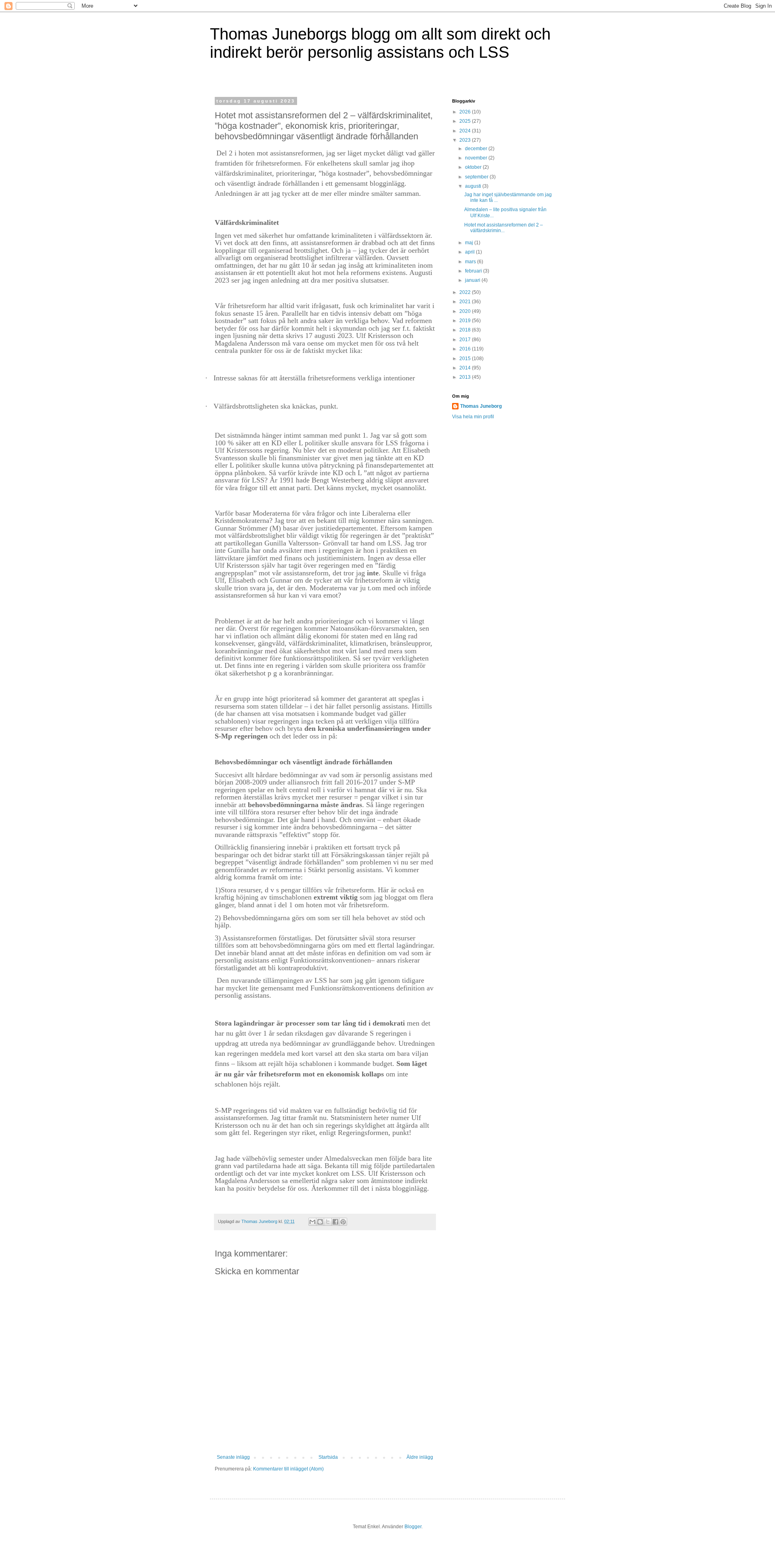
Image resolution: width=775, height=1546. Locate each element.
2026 (465, 112)
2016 (465, 349)
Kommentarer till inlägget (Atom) (288, 1469)
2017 (465, 339)
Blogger (412, 1526)
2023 (465, 140)
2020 (465, 311)
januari (473, 280)
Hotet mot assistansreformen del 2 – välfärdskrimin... (503, 227)
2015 (465, 358)
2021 (465, 301)
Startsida (328, 1457)
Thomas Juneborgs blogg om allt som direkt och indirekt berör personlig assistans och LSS (380, 43)
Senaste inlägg (233, 1457)
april (470, 252)
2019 (465, 320)
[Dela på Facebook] (335, 1222)
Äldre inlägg (419, 1457)
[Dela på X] (328, 1222)
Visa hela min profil (473, 417)
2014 (465, 368)
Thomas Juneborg (481, 406)
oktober (474, 167)
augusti (473, 186)
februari (474, 271)
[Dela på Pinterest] (343, 1222)
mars (471, 261)
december (476, 148)
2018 (465, 330)
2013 (465, 377)
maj (469, 242)
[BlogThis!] (320, 1222)
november (476, 158)
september (477, 177)
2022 (465, 292)
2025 (465, 121)
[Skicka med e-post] (312, 1222)
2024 (465, 131)
